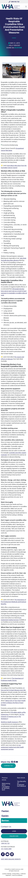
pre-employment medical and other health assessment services (12, 747)
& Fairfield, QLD (6, 789)
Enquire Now (14, 836)
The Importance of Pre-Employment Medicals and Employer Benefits (13, 602)
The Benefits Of (21, 782)
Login (14, 831)
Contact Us (8, 766)
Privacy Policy (15, 873)
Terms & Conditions (17, 875)
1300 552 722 (15, 2)
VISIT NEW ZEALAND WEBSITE (11, 859)
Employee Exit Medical (21, 785)
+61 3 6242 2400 (6, 849)
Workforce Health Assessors (9, 722)
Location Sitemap (6, 873)
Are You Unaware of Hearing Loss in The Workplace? (12, 716)
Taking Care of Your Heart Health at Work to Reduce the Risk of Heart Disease (13, 703)
